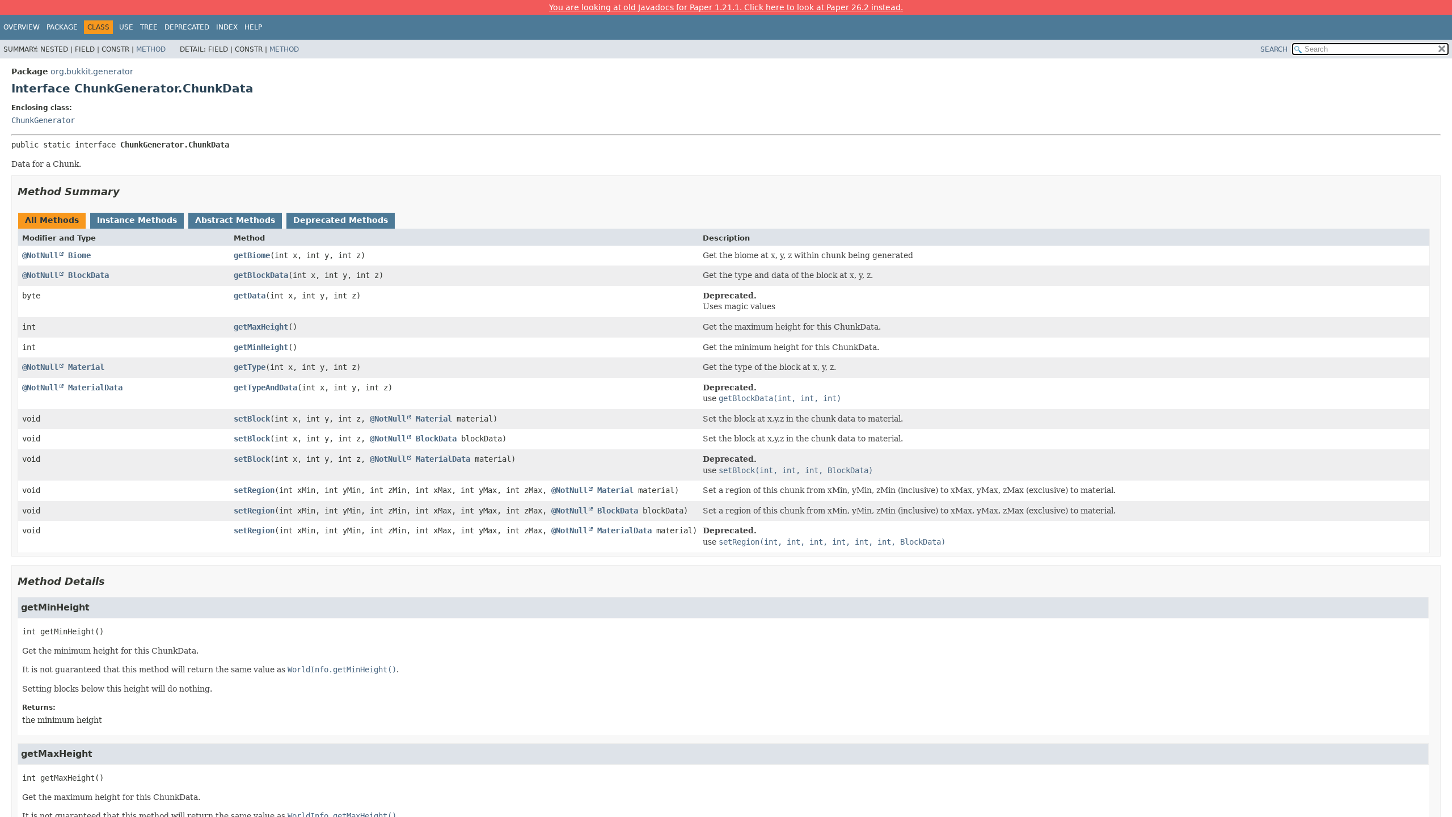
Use (126, 27)
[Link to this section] (127, 191)
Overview (21, 27)
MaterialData (95, 387)
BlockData (88, 275)
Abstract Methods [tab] (235, 220)
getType (249, 367)
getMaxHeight (261, 326)
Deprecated (186, 27)
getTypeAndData (265, 387)
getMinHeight (261, 347)
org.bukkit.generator (91, 71)
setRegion (254, 490)
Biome (79, 255)
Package (62, 27)
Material (86, 367)
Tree (149, 27)
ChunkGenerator (43, 120)
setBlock (252, 418)
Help (253, 27)
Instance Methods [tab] (137, 220)
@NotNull (40, 255)
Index (227, 27)
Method (151, 49)
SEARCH (1274, 49)
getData (249, 295)
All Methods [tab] (52, 220)
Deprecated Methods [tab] (340, 220)
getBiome (252, 255)
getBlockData (261, 275)
